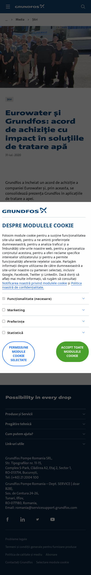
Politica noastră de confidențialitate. (42, 285)
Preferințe (16, 321)
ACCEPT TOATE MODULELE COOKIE (72, 351)
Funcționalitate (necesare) (29, 298)
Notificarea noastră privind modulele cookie (34, 283)
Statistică (15, 332)
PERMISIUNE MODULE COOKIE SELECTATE (18, 353)
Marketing (16, 310)
